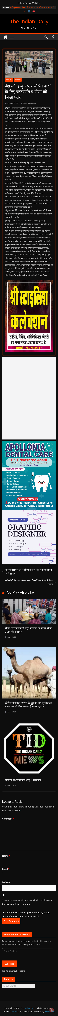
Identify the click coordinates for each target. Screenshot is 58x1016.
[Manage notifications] (52, 1010)
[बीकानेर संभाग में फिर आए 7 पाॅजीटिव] (29, 723)
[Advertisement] (29, 398)
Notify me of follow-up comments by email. (27, 912)
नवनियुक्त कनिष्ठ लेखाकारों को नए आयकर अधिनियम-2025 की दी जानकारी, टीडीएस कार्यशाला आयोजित (32, 8)
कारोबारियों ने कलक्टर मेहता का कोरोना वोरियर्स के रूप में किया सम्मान (29, 582)
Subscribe (9, 964)
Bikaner (9, 80)
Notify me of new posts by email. (22, 916)
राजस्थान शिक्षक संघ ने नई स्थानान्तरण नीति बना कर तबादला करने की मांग (28, 571)
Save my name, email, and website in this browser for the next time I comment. (27, 902)
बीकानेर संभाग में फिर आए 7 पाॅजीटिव (23, 780)
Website (6, 882)
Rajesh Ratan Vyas (30, 103)
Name (6, 855)
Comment (8, 818)
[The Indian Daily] (5, 37)
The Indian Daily (29, 22)
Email (5, 868)
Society (18, 80)
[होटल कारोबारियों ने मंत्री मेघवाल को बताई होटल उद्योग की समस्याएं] (29, 600)
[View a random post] (52, 37)
